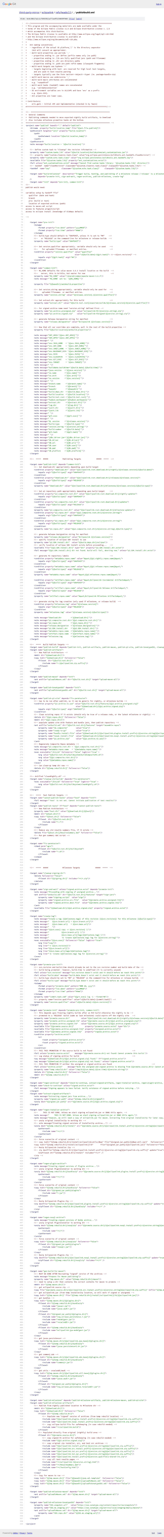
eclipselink (47, 12)
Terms (29, 1533)
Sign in (158, 4)
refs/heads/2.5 (63, 12)
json (159, 1533)
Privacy (22, 1533)
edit (79, 19)
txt (153, 1533)
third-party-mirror (29, 12)
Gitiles (15, 1533)
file (72, 19)
